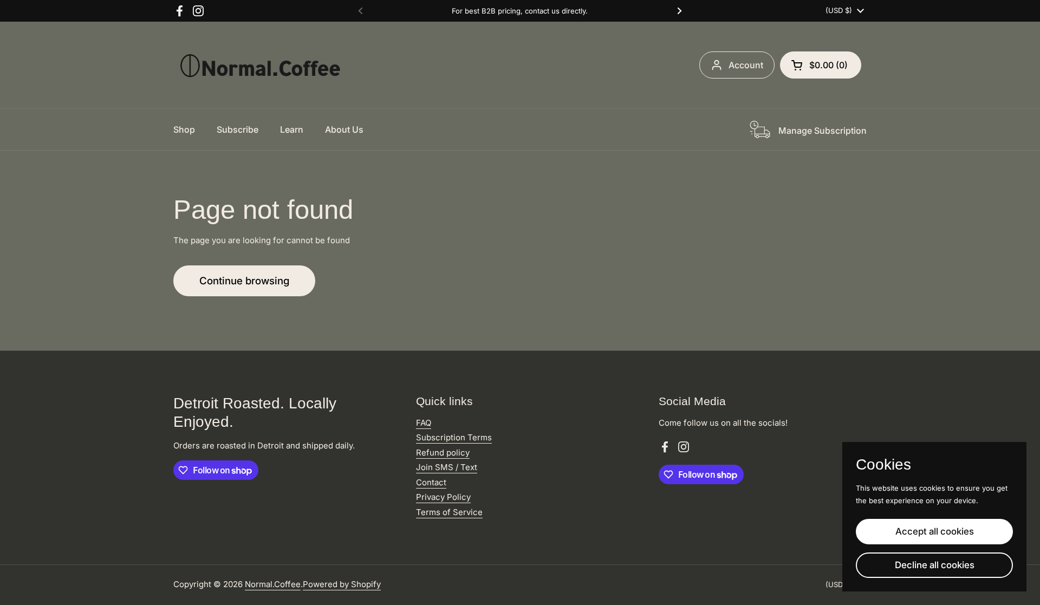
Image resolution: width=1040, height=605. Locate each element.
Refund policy (443, 452)
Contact (431, 482)
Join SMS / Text (446, 467)
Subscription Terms (454, 437)
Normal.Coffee (273, 584)
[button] (820, 65)
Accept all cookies (934, 531)
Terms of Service (449, 512)
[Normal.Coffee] (260, 65)
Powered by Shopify (342, 584)
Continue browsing (244, 281)
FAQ (423, 423)
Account (746, 65)
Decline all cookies (934, 565)
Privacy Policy (443, 497)
